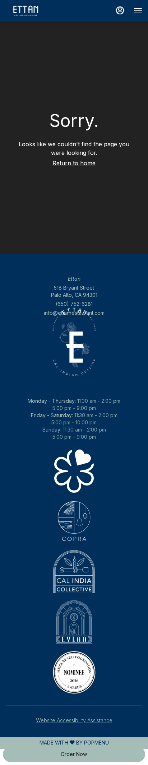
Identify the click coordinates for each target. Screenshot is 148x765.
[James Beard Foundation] (74, 672)
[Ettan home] (38, 11)
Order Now (74, 754)
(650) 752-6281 (74, 304)
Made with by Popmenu (54, 742)
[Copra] (74, 521)
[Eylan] (74, 622)
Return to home (74, 163)
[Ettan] (74, 431)
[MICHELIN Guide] (74, 471)
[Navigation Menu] (138, 11)
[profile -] (120, 10)
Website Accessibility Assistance (74, 720)
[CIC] (74, 572)
